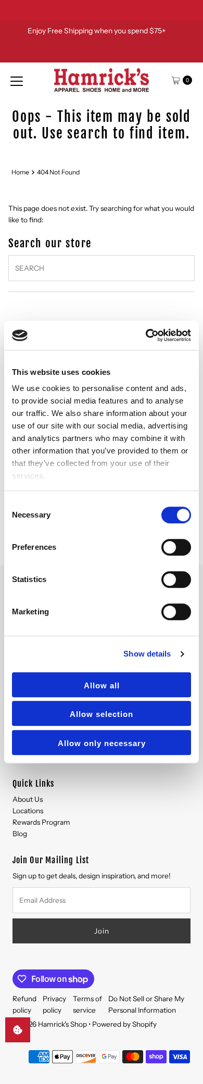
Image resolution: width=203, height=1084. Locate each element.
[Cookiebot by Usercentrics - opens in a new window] (146, 335)
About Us (27, 799)
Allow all (102, 685)
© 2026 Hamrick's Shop (49, 1024)
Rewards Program (41, 822)
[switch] (176, 547)
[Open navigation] (17, 80)
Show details (147, 653)
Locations (27, 810)
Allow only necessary (102, 743)
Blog (19, 833)
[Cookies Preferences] (17, 1029)
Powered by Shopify (124, 1024)
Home (20, 172)
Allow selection (101, 714)
